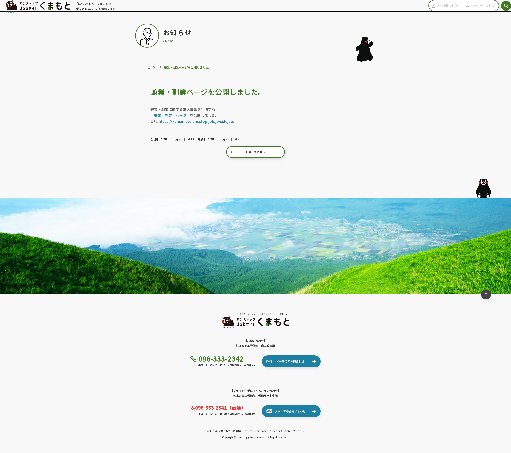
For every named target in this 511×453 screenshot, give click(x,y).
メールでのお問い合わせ (290, 411)
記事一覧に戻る (255, 152)
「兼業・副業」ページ (168, 115)
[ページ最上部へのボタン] (486, 294)
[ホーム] (149, 67)
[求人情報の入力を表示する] (433, 5)
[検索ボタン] (506, 6)
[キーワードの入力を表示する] (467, 5)
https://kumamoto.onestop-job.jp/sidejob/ (196, 121)
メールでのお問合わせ (290, 361)
